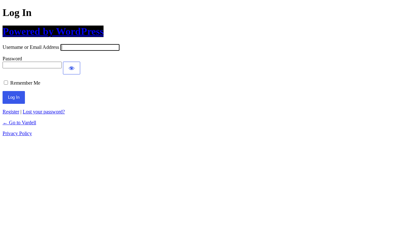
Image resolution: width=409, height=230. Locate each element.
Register (11, 111)
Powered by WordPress (53, 31)
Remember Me (25, 83)
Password (12, 58)
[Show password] (71, 68)
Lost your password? (44, 111)
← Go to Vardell (19, 122)
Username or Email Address (31, 47)
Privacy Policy (17, 133)
